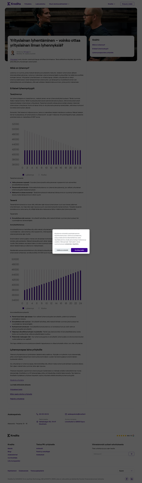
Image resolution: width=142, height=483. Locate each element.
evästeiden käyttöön (72, 244)
